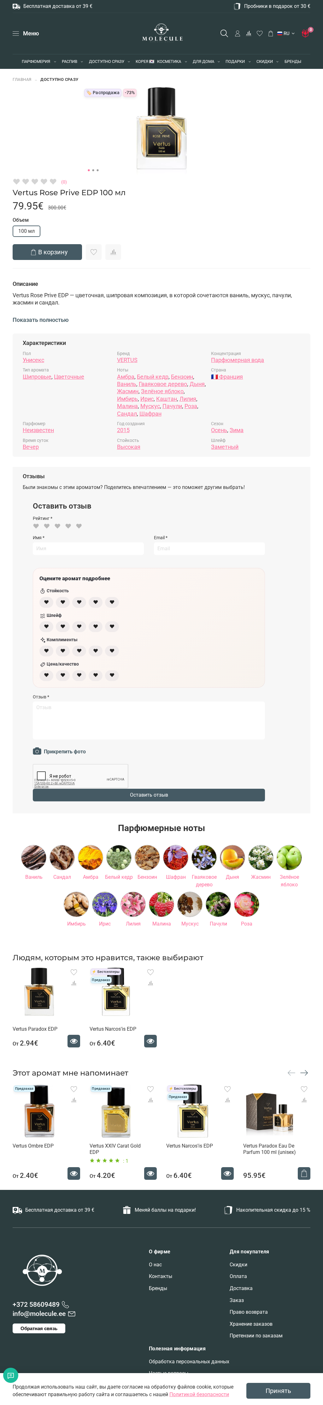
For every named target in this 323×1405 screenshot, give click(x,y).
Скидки (238, 1265)
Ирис (147, 398)
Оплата (238, 1276)
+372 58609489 (36, 1304)
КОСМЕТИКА (169, 61)
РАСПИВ (69, 61)
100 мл (26, 231)
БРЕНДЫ (293, 61)
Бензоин (182, 376)
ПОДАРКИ (235, 61)
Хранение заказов (251, 1324)
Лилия (187, 398)
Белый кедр (152, 376)
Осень (219, 430)
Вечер (31, 446)
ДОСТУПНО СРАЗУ (106, 61)
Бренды (158, 1288)
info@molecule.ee (39, 1314)
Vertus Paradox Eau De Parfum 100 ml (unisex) (269, 1149)
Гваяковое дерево (163, 384)
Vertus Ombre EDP (33, 1146)
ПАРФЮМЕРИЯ (36, 61)
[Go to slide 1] (89, 170)
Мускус (150, 406)
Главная (22, 79)
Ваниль (126, 384)
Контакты (160, 1276)
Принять (278, 1391)
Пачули (172, 406)
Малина (127, 406)
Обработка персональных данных (189, 1362)
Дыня (197, 384)
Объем (21, 220)
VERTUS (127, 360)
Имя (38, 537)
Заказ (237, 1300)
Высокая (128, 446)
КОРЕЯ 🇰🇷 (145, 61)
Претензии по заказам (256, 1336)
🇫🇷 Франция (227, 376)
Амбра (125, 376)
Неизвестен (38, 430)
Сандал (127, 413)
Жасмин (127, 391)
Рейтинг (42, 518)
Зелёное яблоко (162, 391)
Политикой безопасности (199, 1394)
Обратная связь (39, 1328)
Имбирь (127, 398)
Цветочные (69, 376)
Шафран (150, 413)
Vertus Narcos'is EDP (113, 1029)
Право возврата (249, 1312)
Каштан (166, 398)
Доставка (241, 1288)
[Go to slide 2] (93, 170)
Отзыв (41, 697)
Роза (191, 406)
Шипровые (37, 376)
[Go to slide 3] (98, 170)
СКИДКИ (264, 61)
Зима (237, 430)
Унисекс (33, 360)
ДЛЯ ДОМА (203, 61)
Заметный (224, 446)
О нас (155, 1265)
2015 (123, 430)
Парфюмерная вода (237, 360)
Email (160, 537)
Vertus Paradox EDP (35, 1029)
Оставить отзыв (149, 795)
